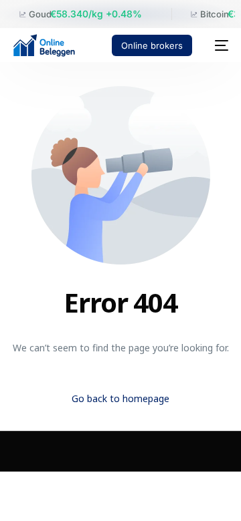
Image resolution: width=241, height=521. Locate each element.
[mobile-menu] (217, 45)
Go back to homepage (120, 398)
